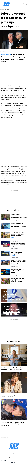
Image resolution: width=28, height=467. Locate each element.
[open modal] (26, 4)
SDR (4, 51)
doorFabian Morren (15, 230)
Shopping (13, 255)
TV (11, 274)
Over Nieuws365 (6, 458)
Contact (14, 458)
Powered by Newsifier (14, 464)
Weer (12, 219)
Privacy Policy (22, 458)
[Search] (22, 4)
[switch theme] (24, 4)
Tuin (12, 283)
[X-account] (10, 453)
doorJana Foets (14, 257)
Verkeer (13, 237)
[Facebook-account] (14, 453)
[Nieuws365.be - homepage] (6, 3)
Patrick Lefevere (6, 54)
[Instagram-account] (18, 453)
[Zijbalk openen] (1, 4)
